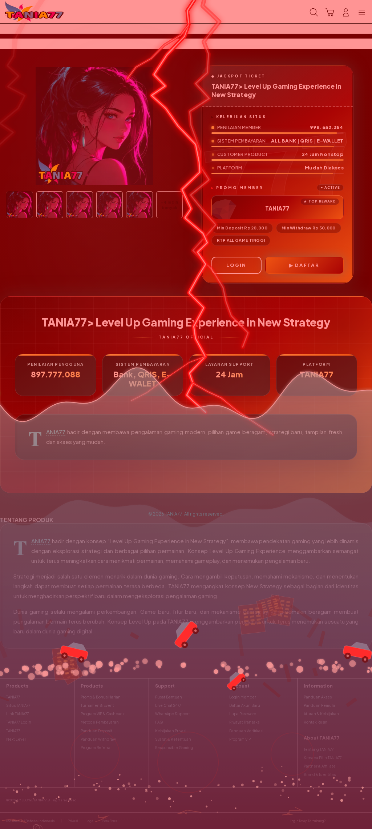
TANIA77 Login (18, 722)
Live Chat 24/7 (168, 705)
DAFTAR (307, 265)
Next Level (16, 739)
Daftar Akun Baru (244, 705)
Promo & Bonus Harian (101, 697)
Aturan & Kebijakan (321, 714)
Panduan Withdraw (98, 739)
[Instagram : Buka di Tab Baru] (352, 821)
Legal (89, 821)
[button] (330, 12)
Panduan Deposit (96, 731)
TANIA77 (55, 432)
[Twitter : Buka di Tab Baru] (342, 821)
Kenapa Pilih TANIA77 (322, 758)
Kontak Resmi (316, 722)
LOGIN (236, 265)
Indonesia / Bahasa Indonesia (30, 821)
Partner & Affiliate (320, 766)
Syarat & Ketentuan (173, 739)
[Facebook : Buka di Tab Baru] (332, 821)
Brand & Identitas (320, 774)
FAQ (159, 722)
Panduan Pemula (319, 705)
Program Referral (96, 747)
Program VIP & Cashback (103, 714)
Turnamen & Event (97, 705)
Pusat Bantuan (168, 697)
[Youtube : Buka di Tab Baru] (363, 821)
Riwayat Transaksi (244, 722)
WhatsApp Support (172, 714)
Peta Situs (109, 821)
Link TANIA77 (17, 714)
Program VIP (240, 739)
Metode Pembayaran (100, 722)
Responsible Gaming (174, 747)
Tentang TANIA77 (318, 749)
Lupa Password (242, 714)
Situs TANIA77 (18, 705)
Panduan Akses (318, 697)
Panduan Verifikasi (246, 731)
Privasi (73, 821)
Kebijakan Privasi (170, 731)
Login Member (242, 697)
